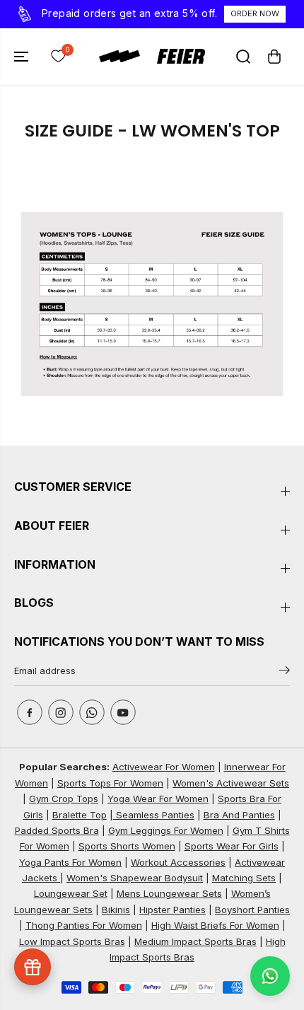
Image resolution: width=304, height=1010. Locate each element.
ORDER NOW (254, 13)
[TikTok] (91, 712)
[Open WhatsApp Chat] (270, 976)
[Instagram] (60, 712)
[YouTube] (123, 712)
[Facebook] (29, 712)
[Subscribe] (284, 672)
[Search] (243, 56)
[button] (22, 56)
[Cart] (274, 56)
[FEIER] (152, 56)
